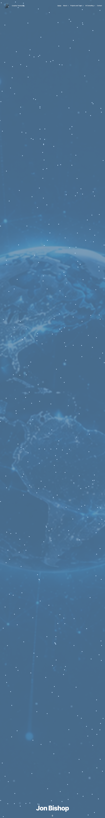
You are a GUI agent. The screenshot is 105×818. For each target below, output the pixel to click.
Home (59, 5)
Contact (99, 5)
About (65, 5)
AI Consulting (89, 5)
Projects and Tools (76, 5)
